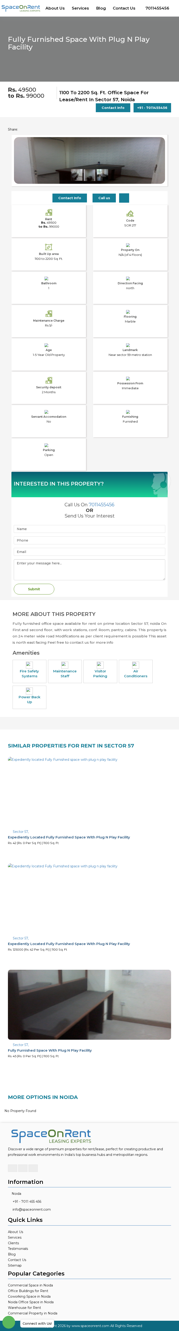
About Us (55, 8)
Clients (13, 1243)
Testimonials (18, 1249)
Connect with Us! (37, 1323)
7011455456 (157, 8)
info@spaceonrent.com (32, 1209)
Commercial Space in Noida (30, 1285)
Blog (101, 8)
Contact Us (124, 8)
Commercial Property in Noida (32, 1313)
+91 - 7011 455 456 (27, 1201)
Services (80, 8)
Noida (16, 1194)
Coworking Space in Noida (29, 1296)
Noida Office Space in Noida (31, 1302)
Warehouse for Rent (24, 1308)
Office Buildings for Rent (28, 1291)
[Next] (159, 170)
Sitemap (15, 1265)
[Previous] (20, 170)
